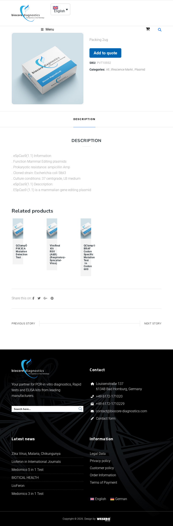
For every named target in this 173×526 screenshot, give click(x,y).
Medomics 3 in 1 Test (27, 494)
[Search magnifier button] (80, 409)
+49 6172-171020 (109, 396)
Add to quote (105, 53)
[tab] (84, 119)
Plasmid (140, 69)
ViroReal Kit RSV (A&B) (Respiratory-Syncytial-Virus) (52, 254)
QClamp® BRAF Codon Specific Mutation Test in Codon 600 (86, 257)
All (107, 69)
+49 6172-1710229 (110, 404)
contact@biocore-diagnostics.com (122, 411)
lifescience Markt (122, 69)
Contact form (105, 418)
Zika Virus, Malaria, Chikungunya (36, 454)
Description (84, 119)
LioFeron (18, 486)
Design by (90, 518)
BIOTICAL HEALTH (25, 478)
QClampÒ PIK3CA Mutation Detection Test (18, 251)
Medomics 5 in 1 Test (27, 470)
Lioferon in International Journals (36, 462)
